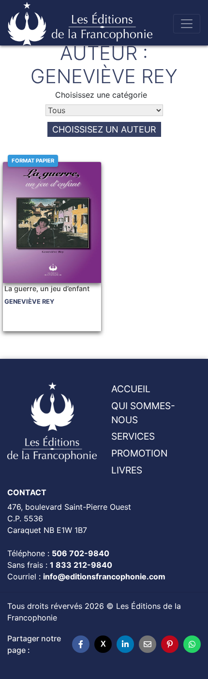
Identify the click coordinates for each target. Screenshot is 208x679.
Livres (126, 470)
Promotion (139, 453)
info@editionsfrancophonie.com (104, 576)
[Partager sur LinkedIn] (125, 644)
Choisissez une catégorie (101, 95)
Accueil (130, 389)
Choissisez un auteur (104, 129)
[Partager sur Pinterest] (169, 644)
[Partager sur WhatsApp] (192, 644)
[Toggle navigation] (186, 23)
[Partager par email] (147, 644)
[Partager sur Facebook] (80, 644)
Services (133, 436)
